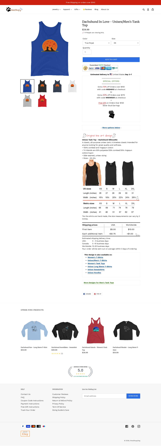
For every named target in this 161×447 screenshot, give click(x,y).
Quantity (86, 48)
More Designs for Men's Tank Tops (99, 283)
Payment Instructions (30, 404)
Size (113, 39)
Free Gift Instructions (30, 407)
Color (85, 39)
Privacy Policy (58, 404)
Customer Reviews (60, 394)
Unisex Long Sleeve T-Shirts (100, 267)
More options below (111, 128)
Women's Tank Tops (96, 263)
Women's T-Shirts (95, 257)
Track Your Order (28, 410)
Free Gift (102, 103)
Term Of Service (59, 407)
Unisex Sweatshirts (96, 270)
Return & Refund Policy (62, 401)
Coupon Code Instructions (32, 401)
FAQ (22, 397)
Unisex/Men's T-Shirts (97, 260)
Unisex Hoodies (94, 273)
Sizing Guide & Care (60, 410)
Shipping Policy (58, 397)
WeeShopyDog (135, 440)
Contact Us (25, 394)
